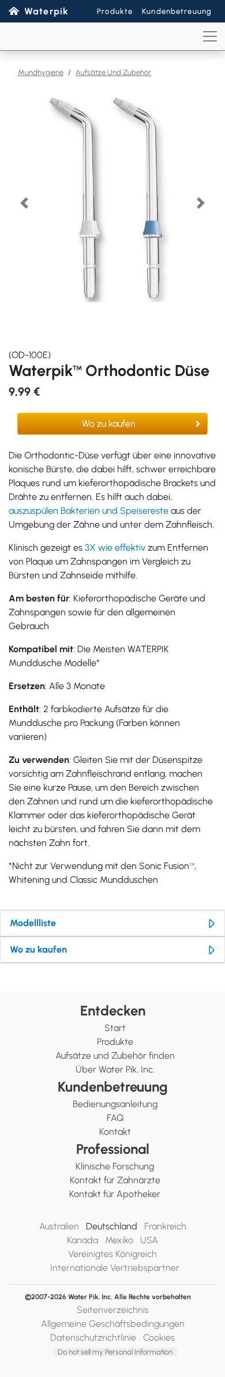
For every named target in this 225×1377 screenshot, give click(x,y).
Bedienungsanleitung (115, 1103)
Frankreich (165, 1226)
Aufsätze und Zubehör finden (115, 1055)
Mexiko (119, 1240)
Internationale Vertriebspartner (114, 1267)
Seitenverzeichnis (113, 1309)
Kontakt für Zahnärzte (115, 1180)
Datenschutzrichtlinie (93, 1337)
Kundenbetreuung (177, 11)
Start (115, 1027)
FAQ (115, 1117)
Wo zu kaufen (109, 423)
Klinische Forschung (115, 1166)
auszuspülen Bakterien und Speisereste (88, 510)
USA (149, 1240)
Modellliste (33, 922)
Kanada (82, 1240)
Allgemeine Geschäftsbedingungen (113, 1323)
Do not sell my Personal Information (115, 1352)
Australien (59, 1226)
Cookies (159, 1337)
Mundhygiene (40, 72)
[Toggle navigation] (210, 36)
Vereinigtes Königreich (112, 1253)
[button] (24, 203)
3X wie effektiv (115, 547)
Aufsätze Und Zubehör (113, 72)
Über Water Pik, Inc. (115, 1069)
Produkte (115, 11)
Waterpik (46, 11)
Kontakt (115, 1131)
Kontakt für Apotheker (114, 1193)
